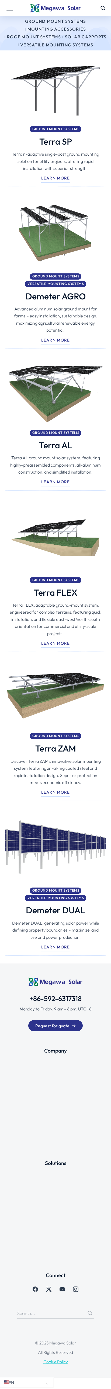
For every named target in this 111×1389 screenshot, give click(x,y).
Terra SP (55, 141)
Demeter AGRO (56, 296)
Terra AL (55, 445)
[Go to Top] (101, 1379)
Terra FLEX (55, 592)
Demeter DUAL (55, 910)
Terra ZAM (55, 748)
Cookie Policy (55, 1361)
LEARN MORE (55, 178)
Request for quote (52, 1025)
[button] (26, 1382)
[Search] (90, 1313)
